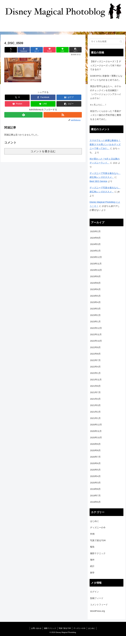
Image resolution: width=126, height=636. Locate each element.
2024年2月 (95, 251)
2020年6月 (95, 463)
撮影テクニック (98, 553)
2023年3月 (95, 308)
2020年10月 (96, 437)
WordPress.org (97, 611)
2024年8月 (95, 238)
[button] (75, 50)
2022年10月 (96, 341)
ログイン (94, 592)
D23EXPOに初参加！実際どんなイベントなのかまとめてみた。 (106, 78)
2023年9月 (95, 276)
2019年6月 (95, 502)
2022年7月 (95, 360)
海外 (92, 560)
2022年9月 (95, 347)
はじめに (94, 521)
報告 (92, 547)
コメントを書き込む (43, 151)
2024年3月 (95, 244)
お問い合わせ (36, 628)
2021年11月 (96, 379)
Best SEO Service (98, 181)
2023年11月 (96, 263)
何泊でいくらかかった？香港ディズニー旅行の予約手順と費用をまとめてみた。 (105, 115)
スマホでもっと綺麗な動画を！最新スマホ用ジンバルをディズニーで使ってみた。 (105, 144)
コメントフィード (99, 604)
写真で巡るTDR (98, 540)
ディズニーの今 (98, 527)
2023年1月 (95, 321)
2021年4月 (95, 399)
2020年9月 (95, 444)
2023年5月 (95, 296)
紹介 (92, 566)
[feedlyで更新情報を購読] (23, 115)
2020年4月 (95, 476)
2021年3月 (95, 405)
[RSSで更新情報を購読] (63, 115)
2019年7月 (95, 495)
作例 (92, 534)
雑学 (92, 572)
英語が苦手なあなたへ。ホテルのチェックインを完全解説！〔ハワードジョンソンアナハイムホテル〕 (105, 92)
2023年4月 (95, 302)
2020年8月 (95, 450)
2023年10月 (96, 270)
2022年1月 (95, 373)
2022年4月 (95, 366)
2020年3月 (95, 482)
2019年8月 (95, 489)
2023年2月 (95, 315)
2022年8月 (95, 354)
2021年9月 (95, 386)
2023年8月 (95, 283)
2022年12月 (96, 328)
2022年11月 (96, 334)
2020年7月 (95, 457)
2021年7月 (95, 392)
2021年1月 (95, 418)
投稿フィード (96, 598)
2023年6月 (95, 289)
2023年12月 (96, 257)
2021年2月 (95, 412)
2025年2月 (95, 231)
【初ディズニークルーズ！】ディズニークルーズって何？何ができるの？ (105, 65)
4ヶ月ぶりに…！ (98, 105)
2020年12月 (96, 424)
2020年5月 (95, 470)
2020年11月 (96, 431)
